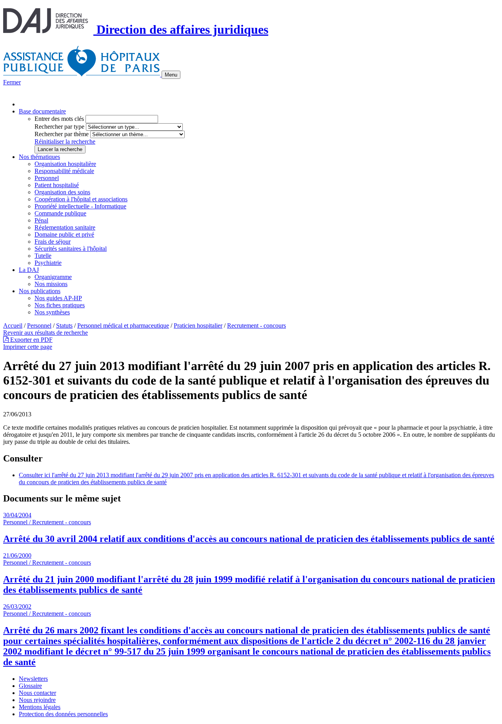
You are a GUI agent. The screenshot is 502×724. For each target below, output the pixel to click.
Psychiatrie (48, 262)
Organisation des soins (62, 192)
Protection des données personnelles (63, 714)
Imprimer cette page (27, 346)
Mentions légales (39, 707)
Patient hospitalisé (57, 185)
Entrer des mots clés (59, 118)
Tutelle (43, 255)
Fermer (12, 82)
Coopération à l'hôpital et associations (81, 199)
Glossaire (30, 685)
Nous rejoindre (37, 700)
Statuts (64, 325)
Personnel (47, 178)
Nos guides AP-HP (58, 298)
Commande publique (60, 213)
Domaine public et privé (64, 234)
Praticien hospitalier (198, 325)
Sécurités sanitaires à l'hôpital (71, 248)
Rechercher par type (59, 126)
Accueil (12, 325)
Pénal (41, 220)
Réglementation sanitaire (65, 227)
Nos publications (39, 291)
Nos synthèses (52, 312)
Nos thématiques (39, 156)
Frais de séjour (53, 241)
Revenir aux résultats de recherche (45, 332)
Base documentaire (42, 111)
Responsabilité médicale (64, 171)
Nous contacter (37, 692)
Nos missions (51, 284)
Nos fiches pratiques (60, 305)
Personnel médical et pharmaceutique (123, 325)
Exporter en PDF (31, 339)
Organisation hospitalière (65, 163)
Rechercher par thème (62, 134)
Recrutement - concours (256, 325)
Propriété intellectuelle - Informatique (80, 206)
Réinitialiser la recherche (65, 141)
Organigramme (53, 277)
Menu (171, 75)
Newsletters (33, 678)
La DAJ (29, 269)
